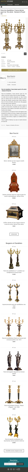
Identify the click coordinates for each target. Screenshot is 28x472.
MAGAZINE (17, 4)
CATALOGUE (3, 4)
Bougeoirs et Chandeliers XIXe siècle (12, 125)
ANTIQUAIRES (10, 4)
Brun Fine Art (11, 76)
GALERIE (8, 84)
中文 (26, 2)
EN (24, 2)
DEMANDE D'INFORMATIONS (14, 70)
